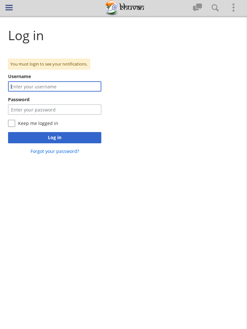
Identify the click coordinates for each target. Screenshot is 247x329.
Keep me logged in (38, 123)
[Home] (123, 8)
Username (19, 76)
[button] (9, 7)
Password (19, 99)
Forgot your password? (55, 151)
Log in (54, 137)
